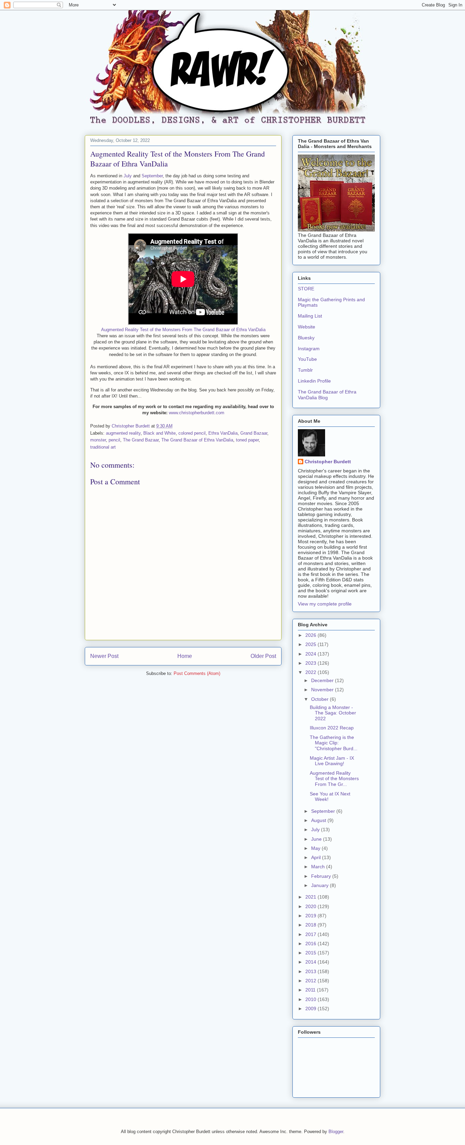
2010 (311, 999)
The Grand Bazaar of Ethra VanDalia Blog (327, 394)
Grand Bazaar (253, 433)
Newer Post (104, 656)
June (317, 839)
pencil (114, 439)
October (320, 699)
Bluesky (306, 337)
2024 (311, 654)
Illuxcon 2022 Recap (332, 727)
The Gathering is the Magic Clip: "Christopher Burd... (333, 743)
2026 (311, 635)
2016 (311, 943)
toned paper (247, 439)
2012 (311, 980)
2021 (311, 897)
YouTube (307, 359)
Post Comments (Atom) (197, 673)
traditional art (103, 447)
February (321, 876)
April (316, 857)
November (323, 689)
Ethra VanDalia (223, 433)
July (128, 175)
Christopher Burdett (328, 461)
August (319, 820)
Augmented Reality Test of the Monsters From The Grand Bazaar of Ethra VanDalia (183, 329)
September (152, 175)
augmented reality (123, 433)
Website (306, 326)
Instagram (309, 348)
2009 (311, 1008)
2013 (311, 971)
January (320, 885)
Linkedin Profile (314, 381)
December (323, 680)
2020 (311, 906)
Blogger (335, 1131)
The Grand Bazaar (141, 439)
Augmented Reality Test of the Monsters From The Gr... (334, 778)
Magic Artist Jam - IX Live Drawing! (332, 761)
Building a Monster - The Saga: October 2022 (333, 713)
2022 (311, 672)
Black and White (159, 433)
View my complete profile (325, 604)
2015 (311, 952)
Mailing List (310, 316)
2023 (311, 663)
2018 (311, 925)
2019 (311, 915)
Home (184, 656)
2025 (311, 644)
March (318, 866)
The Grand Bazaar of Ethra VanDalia (197, 439)
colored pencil (192, 433)
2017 (311, 934)
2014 (311, 962)
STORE (306, 288)
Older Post (263, 656)
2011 (311, 990)
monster (98, 439)
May (316, 848)
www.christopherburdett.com (196, 412)
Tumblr (305, 370)
